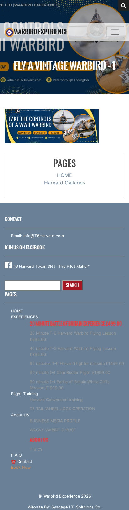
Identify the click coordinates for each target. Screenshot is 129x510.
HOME (64, 175)
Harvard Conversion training (56, 399)
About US (20, 415)
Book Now (21, 467)
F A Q (16, 455)
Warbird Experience (41, 31)
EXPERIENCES (24, 317)
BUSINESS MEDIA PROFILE (55, 421)
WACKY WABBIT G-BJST (53, 430)
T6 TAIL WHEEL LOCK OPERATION (62, 408)
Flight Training (24, 393)
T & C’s (36, 449)
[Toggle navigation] (115, 32)
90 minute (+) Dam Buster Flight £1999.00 (70, 372)
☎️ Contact (21, 461)
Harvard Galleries (64, 182)
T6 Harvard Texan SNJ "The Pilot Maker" (51, 266)
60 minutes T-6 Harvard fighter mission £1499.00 (77, 363)
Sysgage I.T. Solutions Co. (76, 507)
